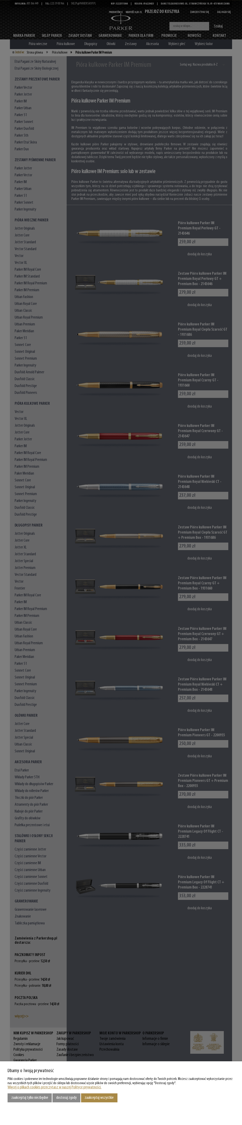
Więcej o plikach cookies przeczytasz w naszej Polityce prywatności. (54, 1087)
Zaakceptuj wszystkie (99, 1098)
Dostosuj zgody (66, 1098)
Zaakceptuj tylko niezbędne (29, 1098)
